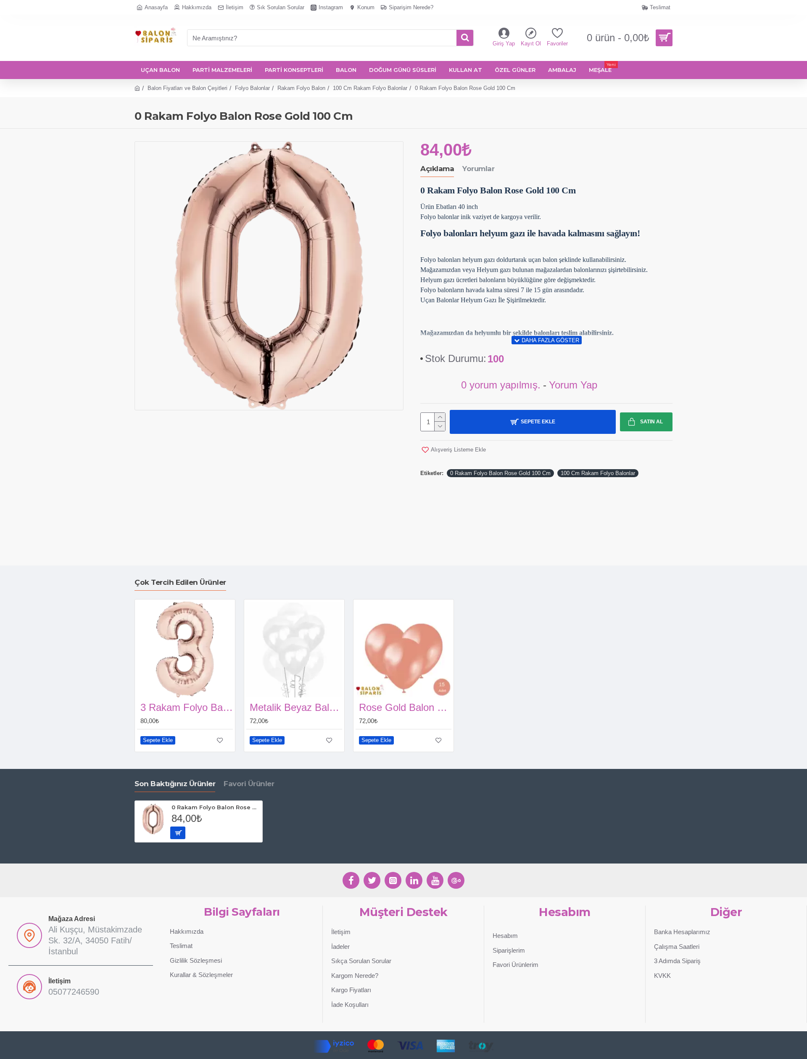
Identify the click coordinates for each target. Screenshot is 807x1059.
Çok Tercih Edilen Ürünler (180, 582)
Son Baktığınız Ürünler (174, 783)
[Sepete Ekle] (177, 833)
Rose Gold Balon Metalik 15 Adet (405, 707)
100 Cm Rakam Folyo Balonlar (370, 88)
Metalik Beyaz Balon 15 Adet (296, 707)
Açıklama (437, 168)
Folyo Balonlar (252, 88)
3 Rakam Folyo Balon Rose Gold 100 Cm (186, 707)
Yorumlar (478, 168)
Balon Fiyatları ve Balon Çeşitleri (187, 88)
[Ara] (464, 38)
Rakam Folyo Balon (301, 88)
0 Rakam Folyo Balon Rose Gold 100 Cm (500, 473)
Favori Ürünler (249, 783)
